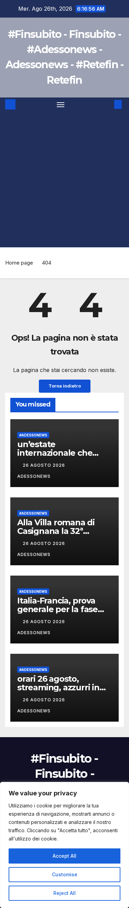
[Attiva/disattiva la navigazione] (60, 104)
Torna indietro (65, 386)
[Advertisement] (64, 179)
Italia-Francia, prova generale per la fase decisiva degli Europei (61, 609)
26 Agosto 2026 (44, 465)
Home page (19, 262)
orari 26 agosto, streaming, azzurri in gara (58, 687)
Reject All (64, 893)
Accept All (64, 856)
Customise (64, 874)
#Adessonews (33, 435)
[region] (64, 845)
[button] (108, 104)
